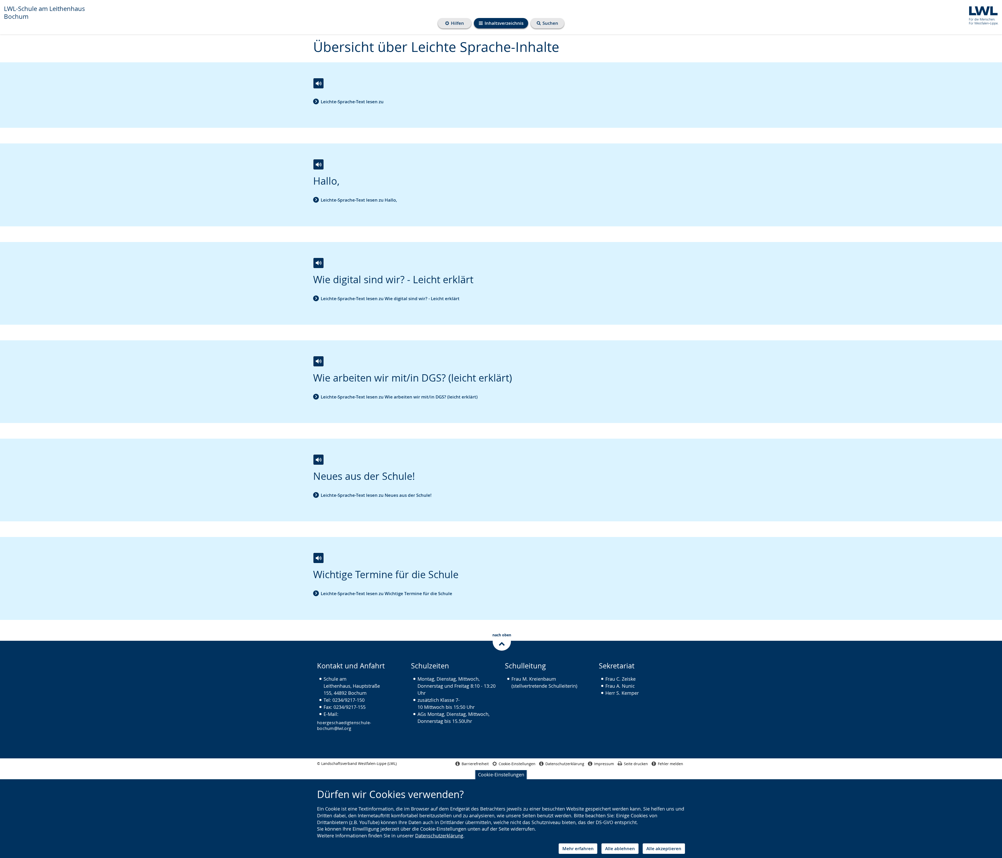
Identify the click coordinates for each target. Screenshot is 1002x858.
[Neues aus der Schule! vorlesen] (318, 459)
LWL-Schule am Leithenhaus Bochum (44, 12)
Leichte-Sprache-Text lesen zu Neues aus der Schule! (376, 495)
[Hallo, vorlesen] (318, 164)
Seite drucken (636, 763)
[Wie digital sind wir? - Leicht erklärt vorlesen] (318, 263)
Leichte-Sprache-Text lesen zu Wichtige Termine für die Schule (386, 593)
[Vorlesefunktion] (318, 83)
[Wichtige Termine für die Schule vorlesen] (318, 558)
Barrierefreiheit (475, 763)
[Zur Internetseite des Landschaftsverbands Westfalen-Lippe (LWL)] (981, 14)
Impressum (604, 763)
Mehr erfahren (578, 848)
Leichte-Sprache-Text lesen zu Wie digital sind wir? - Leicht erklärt (390, 298)
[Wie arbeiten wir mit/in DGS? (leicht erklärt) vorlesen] (318, 361)
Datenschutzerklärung (439, 835)
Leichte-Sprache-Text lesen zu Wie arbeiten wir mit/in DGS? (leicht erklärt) (399, 397)
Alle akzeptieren (663, 848)
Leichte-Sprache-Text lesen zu (352, 102)
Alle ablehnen (620, 848)
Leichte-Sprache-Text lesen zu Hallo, (359, 200)
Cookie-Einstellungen (501, 774)
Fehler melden (670, 763)
